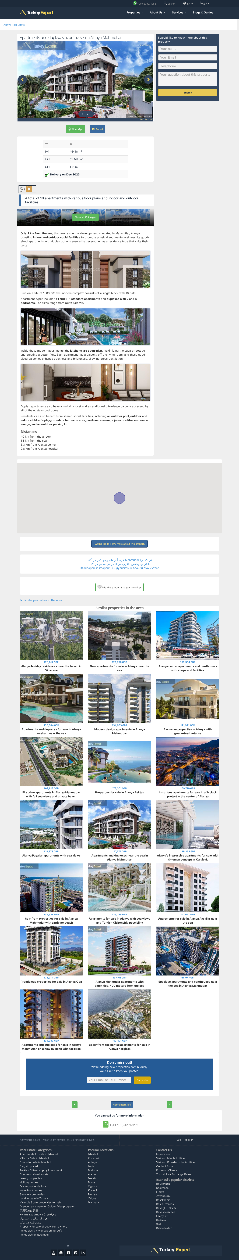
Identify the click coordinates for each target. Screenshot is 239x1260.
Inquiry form (163, 1154)
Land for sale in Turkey (34, 1198)
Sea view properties (32, 1194)
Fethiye (92, 1194)
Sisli (158, 1224)
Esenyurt (161, 1216)
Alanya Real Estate (14, 24)
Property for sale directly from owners (43, 1226)
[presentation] (22, 79)
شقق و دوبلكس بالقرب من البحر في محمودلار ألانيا (120, 564)
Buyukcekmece (165, 1212)
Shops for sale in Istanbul (35, 1162)
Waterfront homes (31, 1190)
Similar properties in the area (42, 600)
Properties (133, 12)
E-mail (99, 129)
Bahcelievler (164, 1228)
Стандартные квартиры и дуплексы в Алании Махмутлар (119, 568)
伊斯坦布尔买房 (29, 1210)
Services (178, 12)
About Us (156, 12)
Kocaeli (92, 1190)
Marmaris (94, 1202)
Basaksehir (163, 1200)
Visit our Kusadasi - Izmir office (175, 1162)
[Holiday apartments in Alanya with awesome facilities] (169, 1104)
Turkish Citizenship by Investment (41, 1170)
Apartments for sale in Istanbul (39, 1154)
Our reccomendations (33, 1186)
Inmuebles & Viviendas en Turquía (41, 1230)
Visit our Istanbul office (170, 1158)
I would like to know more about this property (119, 543)
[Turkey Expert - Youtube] (54, 1253)
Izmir (91, 1166)
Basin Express (165, 1204)
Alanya (92, 1174)
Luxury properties (31, 1178)
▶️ (29, 189)
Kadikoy (161, 1220)
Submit (188, 92)
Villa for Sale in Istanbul (34, 1158)
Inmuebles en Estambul (34, 1234)
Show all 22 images (85, 217)
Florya (160, 1192)
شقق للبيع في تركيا (30, 1222)
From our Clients (166, 1170)
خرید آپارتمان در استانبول (34, 1218)
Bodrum (93, 1170)
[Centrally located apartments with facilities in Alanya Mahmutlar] (75, 1104)
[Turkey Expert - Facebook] (68, 1253)
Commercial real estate (34, 1174)
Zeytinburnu (163, 1196)
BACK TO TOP (184, 1140)
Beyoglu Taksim (166, 1208)
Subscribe (142, 1080)
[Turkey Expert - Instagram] (61, 1253)
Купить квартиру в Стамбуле (38, 1214)
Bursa (91, 1182)
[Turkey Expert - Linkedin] (83, 1253)
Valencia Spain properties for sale (41, 1202)
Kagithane (162, 1188)
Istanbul (93, 1154)
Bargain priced (29, 1166)
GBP (205, 3)
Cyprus (92, 1186)
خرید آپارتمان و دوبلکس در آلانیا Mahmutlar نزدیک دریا (119, 560)
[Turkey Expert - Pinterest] (76, 1253)
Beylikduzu (163, 1184)
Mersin (92, 1178)
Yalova (92, 1198)
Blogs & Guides (203, 12)
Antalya (92, 1162)
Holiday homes (29, 1182)
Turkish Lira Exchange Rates (173, 1174)
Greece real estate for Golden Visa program (47, 1206)
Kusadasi (93, 1158)
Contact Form (164, 1166)
